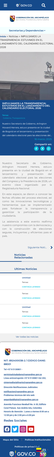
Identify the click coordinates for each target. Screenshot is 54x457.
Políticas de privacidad (27, 446)
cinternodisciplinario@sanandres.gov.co (23, 382)
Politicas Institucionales (38, 439)
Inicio (3, 36)
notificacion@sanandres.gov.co (19, 391)
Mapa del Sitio (11, 439)
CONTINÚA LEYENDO (31, 287)
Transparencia (18, 118)
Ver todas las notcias (27, 336)
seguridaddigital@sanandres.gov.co (21, 399)
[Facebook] (7, 429)
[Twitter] (15, 429)
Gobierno (7, 118)
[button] (5, 5)
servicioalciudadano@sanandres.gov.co (23, 374)
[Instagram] (23, 429)
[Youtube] (30, 429)
